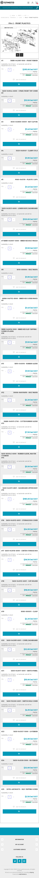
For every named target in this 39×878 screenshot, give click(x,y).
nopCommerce (23, 874)
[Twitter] (15, 861)
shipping (35, 71)
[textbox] (18, 8)
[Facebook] (20, 861)
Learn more (35, 75)
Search (37, 8)
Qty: (2, 69)
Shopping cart (36, 3)
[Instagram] (24, 861)
